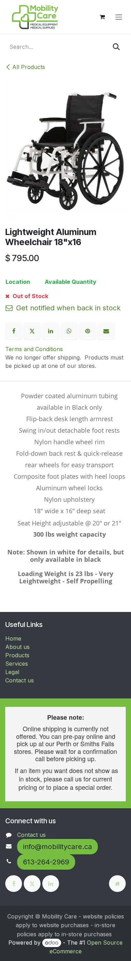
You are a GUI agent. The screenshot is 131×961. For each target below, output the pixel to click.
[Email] (106, 330)
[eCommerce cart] (102, 17)
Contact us (19, 680)
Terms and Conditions (34, 349)
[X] (33, 330)
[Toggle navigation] (119, 16)
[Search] (116, 46)
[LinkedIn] (51, 330)
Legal (12, 671)
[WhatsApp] (70, 330)
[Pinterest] (88, 330)
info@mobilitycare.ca (57, 846)
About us (17, 646)
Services (16, 663)
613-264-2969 (46, 862)
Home (13, 638)
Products (17, 655)
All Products (28, 66)
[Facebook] (14, 330)
